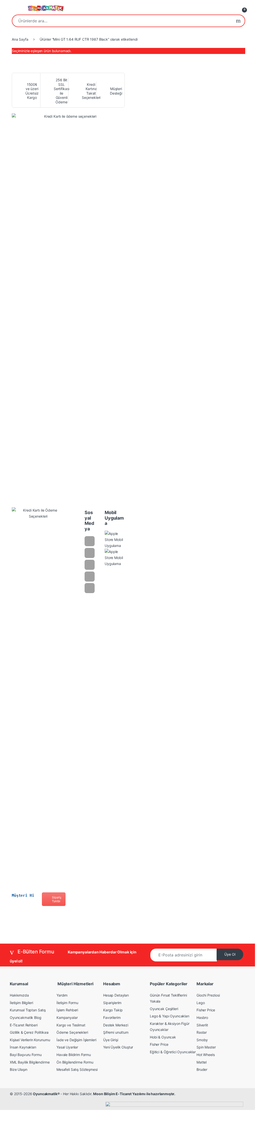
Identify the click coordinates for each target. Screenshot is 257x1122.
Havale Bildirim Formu (73, 1055)
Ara (238, 21)
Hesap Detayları (116, 995)
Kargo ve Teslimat (70, 1025)
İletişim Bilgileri (21, 1003)
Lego (201, 1003)
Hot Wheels (206, 1055)
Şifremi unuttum (115, 1032)
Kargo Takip (112, 1010)
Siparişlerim (112, 1003)
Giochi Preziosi (208, 995)
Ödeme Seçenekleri (72, 1032)
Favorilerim (111, 1017)
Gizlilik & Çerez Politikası (29, 1032)
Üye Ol (229, 954)
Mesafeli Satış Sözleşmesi (77, 1069)
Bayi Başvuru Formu (25, 1055)
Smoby (202, 1040)
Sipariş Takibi (56, 899)
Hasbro (202, 1017)
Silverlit (202, 1025)
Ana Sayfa (20, 39)
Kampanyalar (67, 1017)
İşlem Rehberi (67, 1010)
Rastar (202, 1032)
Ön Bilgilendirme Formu (74, 1062)
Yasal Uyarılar (67, 1047)
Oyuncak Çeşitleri (164, 1009)
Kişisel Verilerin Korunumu (30, 1040)
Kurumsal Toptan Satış (28, 1010)
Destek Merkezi (115, 1025)
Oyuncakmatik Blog (25, 1017)
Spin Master (206, 1047)
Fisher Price (159, 1044)
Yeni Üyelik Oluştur (118, 1047)
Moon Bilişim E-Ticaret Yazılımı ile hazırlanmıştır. (134, 1094)
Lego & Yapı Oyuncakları (169, 1016)
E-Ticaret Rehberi (24, 1025)
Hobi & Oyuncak (163, 1037)
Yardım (62, 995)
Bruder (202, 1069)
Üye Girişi (110, 1040)
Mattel (202, 1062)
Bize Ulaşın (18, 1069)
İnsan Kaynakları (23, 1047)
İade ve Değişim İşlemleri (76, 1040)
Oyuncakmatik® (46, 1094)
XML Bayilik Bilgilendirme (30, 1062)
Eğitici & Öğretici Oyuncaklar (173, 1052)
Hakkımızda (19, 995)
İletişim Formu (67, 1003)
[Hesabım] (232, 8)
